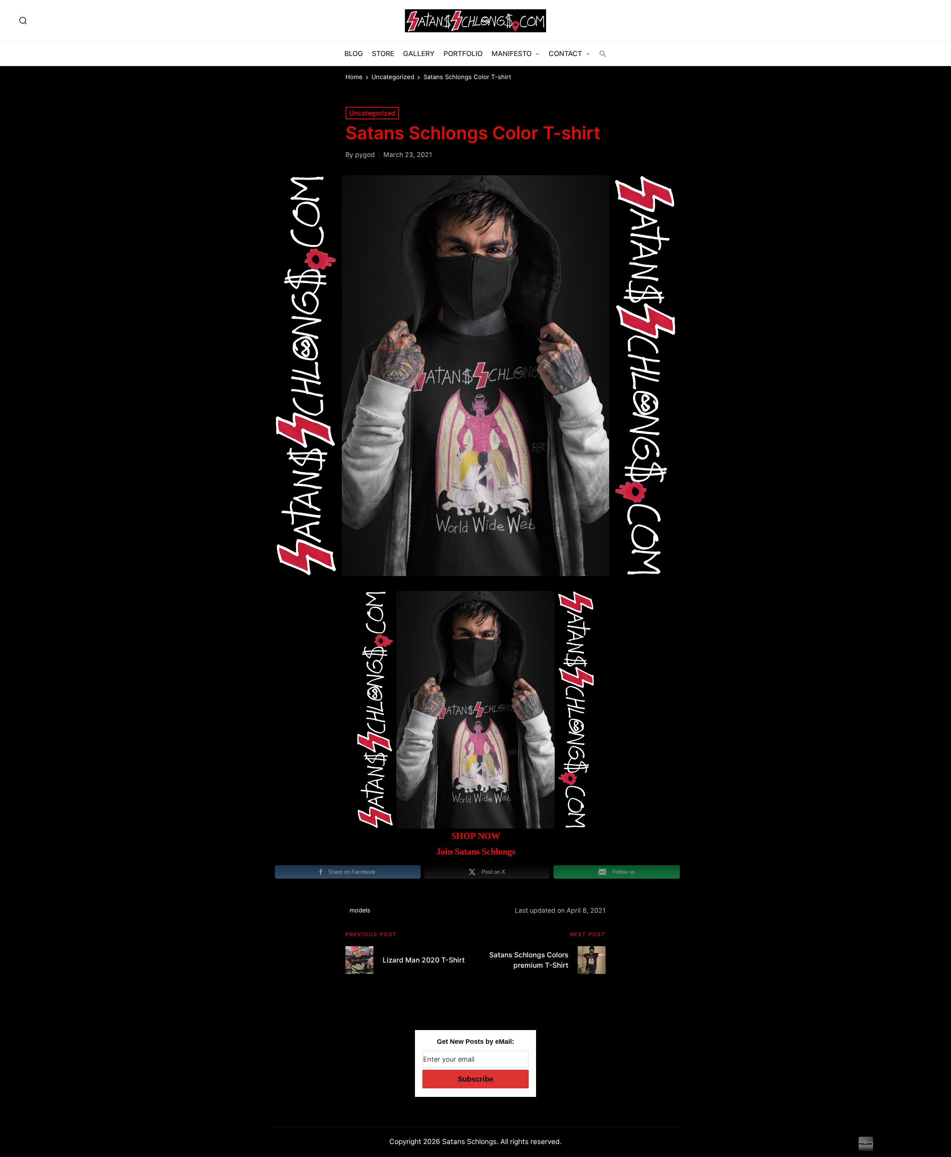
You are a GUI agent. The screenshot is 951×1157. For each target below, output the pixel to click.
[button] (603, 54)
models (360, 910)
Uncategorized (372, 113)
